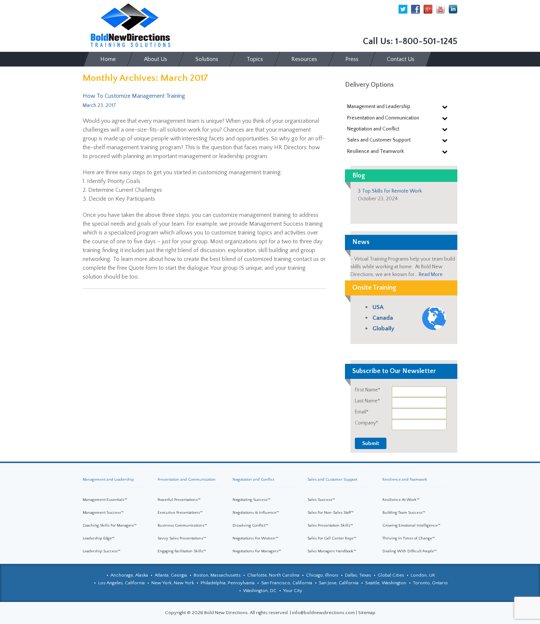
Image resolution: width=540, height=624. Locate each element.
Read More (431, 274)
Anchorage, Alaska (129, 575)
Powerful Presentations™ (179, 500)
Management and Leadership (108, 479)
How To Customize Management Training (134, 96)
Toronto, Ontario (430, 582)
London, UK (423, 575)
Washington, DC (260, 590)
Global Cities (391, 575)
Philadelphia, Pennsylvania (228, 582)
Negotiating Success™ (251, 500)
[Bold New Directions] (131, 25)
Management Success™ (103, 512)
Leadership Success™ (101, 551)
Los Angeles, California (121, 582)
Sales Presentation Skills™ (330, 525)
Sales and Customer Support (332, 479)
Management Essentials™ (105, 500)
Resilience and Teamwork (404, 479)
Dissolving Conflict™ (250, 525)
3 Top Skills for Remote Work (390, 191)
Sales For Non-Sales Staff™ (330, 512)
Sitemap (366, 612)
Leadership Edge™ (99, 538)
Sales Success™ (321, 500)
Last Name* (367, 401)
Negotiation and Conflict (253, 479)
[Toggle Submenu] (444, 106)
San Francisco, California (286, 582)
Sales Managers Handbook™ (331, 551)
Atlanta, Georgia (171, 575)
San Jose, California (339, 582)
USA (378, 307)
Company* (366, 423)
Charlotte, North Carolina (273, 575)
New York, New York (172, 582)
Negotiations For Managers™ (257, 551)
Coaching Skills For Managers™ (110, 525)
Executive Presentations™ (180, 512)
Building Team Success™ (403, 512)
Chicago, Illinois (322, 575)
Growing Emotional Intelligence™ (411, 525)
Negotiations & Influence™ (256, 512)
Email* (361, 412)
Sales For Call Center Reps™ (331, 538)
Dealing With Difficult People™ (409, 551)
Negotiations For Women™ (255, 538)
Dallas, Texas (358, 575)
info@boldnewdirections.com (323, 612)
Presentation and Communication (187, 479)
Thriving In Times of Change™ (408, 538)
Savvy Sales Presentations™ (182, 538)
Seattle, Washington (385, 582)
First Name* (367, 390)
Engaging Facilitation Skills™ (182, 551)
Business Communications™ (182, 525)
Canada (382, 318)
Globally (383, 328)
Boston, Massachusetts (217, 575)
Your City (292, 590)
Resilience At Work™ (401, 500)
